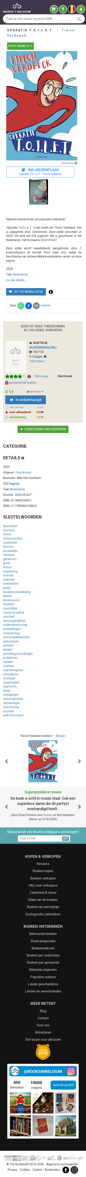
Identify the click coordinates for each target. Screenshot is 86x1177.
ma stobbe (10, 608)
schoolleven (11, 674)
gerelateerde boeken (22, 382)
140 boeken (37, 361)
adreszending (26, 417)
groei (6, 563)
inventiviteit (10, 583)
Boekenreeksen (43, 948)
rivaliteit (8, 666)
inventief (9, 579)
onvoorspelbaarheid (16, 637)
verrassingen (11, 703)
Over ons (43, 1025)
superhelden (11, 682)
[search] (79, 19)
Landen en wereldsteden (43, 991)
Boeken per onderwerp (43, 955)
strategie (9, 678)
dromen (8, 546)
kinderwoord (11, 600)
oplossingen (11, 641)
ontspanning (11, 633)
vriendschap (11, 707)
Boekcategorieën (43, 941)
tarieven (35, 391)
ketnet (7, 596)
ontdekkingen (12, 629)
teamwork (10, 686)
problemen (10, 657)
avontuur (9, 530)
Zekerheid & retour (43, 893)
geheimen (9, 559)
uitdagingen (11, 694)
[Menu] (81, 9)
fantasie (8, 554)
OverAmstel (23, 472)
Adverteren (43, 1032)
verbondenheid (13, 699)
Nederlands (20, 274)
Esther (48, 815)
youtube (8, 711)
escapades (10, 550)
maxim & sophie (13, 612)
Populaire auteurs (43, 977)
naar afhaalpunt (26, 412)
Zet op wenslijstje (28, 291)
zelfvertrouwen (13, 715)
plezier (7, 649)
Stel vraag (41, 376)
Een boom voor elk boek (43, 1040)
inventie (8, 575)
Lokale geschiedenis (43, 984)
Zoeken (37, 1170)
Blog (43, 1011)
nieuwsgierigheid (14, 620)
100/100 (38, 352)
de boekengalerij (43, 347)
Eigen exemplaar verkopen (45, 429)
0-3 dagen (36, 356)
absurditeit (10, 526)
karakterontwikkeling (17, 592)
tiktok (6, 690)
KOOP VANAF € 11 (20, 46)
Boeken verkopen (43, 878)
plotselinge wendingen (18, 653)
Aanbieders (52, 1170)
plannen (8, 645)
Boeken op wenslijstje (43, 907)
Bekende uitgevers (43, 970)
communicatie (12, 538)
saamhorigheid (13, 670)
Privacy (12, 1170)
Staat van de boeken (43, 900)
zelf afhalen (26, 407)
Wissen (60, 735)
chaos (7, 534)
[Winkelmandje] (54, 9)
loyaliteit (8, 604)
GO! (65, 838)
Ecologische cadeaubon (43, 914)
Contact (43, 1018)
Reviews (43, 864)
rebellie (8, 662)
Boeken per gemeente (43, 962)
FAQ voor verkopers (43, 885)
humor (7, 567)
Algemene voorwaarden (62, 1164)
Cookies (25, 1170)
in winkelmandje (28, 400)
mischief (9, 616)
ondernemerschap (15, 624)
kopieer (46, 305)
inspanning (10, 571)
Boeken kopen (43, 871)
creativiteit (10, 542)
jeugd (6, 587)
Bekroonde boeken (43, 934)
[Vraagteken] (63, 9)
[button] (6, 761)
